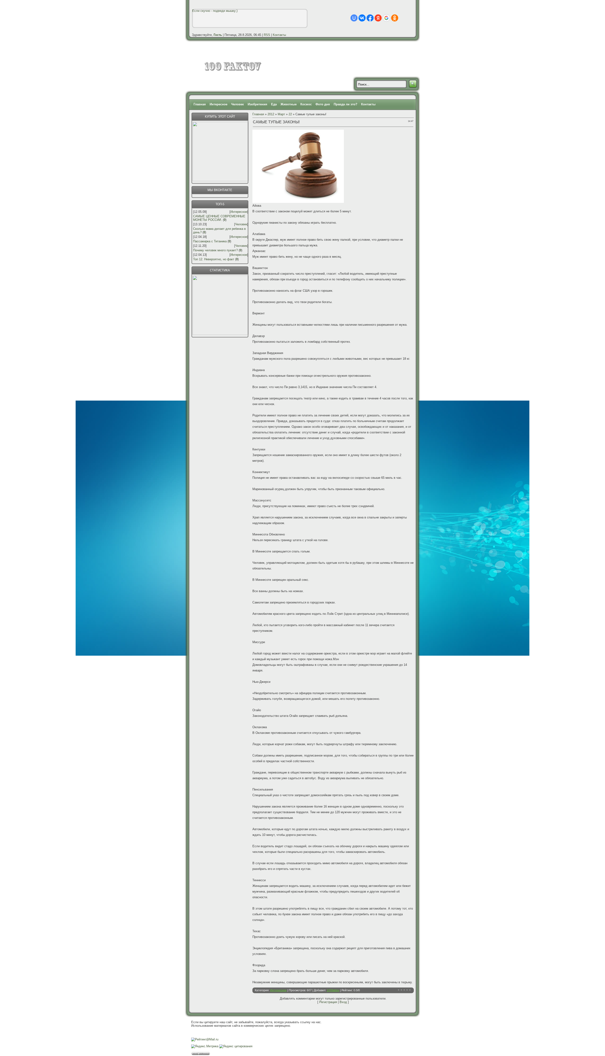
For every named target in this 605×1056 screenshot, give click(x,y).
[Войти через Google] (386, 18)
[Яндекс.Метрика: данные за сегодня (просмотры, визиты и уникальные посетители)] (204, 1046)
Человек (237, 104)
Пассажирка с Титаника (210, 241)
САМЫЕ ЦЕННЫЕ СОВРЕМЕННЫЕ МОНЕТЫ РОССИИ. (219, 218)
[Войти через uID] (354, 17)
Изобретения (257, 104)
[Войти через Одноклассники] (394, 17)
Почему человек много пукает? (215, 250)
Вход (343, 1002)
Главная (200, 104)
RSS (267, 35)
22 (290, 114)
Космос (306, 104)
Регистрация (328, 1002)
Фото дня (322, 104)
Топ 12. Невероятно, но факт (213, 259)
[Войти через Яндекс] (378, 17)
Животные (289, 104)
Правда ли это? (345, 104)
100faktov (333, 990)
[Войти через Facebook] (370, 17)
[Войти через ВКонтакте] (362, 17)
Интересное (218, 104)
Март (281, 114)
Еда (274, 104)
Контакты (279, 35)
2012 (271, 114)
